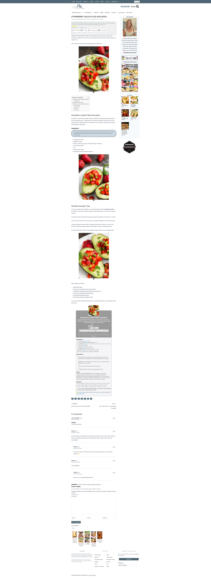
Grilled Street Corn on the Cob (134, 118)
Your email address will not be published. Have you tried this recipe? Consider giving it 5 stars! (93, 492)
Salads (108, 566)
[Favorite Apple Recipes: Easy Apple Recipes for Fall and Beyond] (93, 536)
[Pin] (93, 93)
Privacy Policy (92, 575)
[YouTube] (129, 6)
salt (74, 147)
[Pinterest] (127, 6)
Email (89, 517)
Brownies (108, 561)
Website (105, 517)
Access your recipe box (99, 566)
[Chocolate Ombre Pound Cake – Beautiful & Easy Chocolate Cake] (74, 535)
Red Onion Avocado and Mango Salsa (83, 297)
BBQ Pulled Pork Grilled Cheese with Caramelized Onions (124, 132)
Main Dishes (122, 12)
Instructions (77, 107)
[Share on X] (79, 399)
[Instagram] (125, 6)
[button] (72, 26)
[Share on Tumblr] (85, 399)
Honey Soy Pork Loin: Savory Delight (80, 405)
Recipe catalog (97, 554)
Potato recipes (109, 557)
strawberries (84, 341)
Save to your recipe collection (88, 330)
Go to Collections (103, 30)
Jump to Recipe (77, 30)
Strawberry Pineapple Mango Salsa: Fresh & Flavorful (87, 291)
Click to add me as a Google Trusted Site (82, 32)
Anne (73, 460)
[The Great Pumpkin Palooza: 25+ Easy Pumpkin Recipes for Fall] (80, 536)
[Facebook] (121, 6)
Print (92, 328)
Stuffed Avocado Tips (78, 102)
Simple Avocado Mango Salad (81, 295)
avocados (84, 349)
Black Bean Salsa (77, 287)
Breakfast (96, 561)
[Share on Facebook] (75, 399)
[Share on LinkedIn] (91, 399)
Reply (114, 418)
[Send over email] (82, 399)
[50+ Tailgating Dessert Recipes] (87, 536)
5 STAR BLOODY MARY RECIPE (125, 118)
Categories (121, 563)
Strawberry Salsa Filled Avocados (81, 99)
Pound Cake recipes (99, 559)
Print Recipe (84, 30)
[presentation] (125, 100)
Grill (107, 564)
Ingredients (77, 100)
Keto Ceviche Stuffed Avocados (91, 43)
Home (73, 1)
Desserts (107, 12)
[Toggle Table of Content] (87, 97)
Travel (96, 564)
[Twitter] (123, 6)
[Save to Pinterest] (72, 399)
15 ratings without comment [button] (93, 484)
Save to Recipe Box (94, 30)
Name (74, 517)
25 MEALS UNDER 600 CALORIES (133, 105)
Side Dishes (129, 12)
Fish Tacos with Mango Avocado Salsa (83, 293)
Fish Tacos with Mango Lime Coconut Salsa (84, 289)
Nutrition (77, 109)
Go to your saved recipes (102, 330)
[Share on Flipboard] (88, 399)
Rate (97, 328)
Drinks (102, 12)
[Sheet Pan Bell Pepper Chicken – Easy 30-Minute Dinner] (99, 535)
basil (86, 343)
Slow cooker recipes (111, 559)
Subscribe (137, 1)
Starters (96, 12)
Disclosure (82, 551)
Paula (95, 324)
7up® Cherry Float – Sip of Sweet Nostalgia (107, 406)
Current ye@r (75, 525)
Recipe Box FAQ (80, 393)
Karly (72, 431)
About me (97, 557)
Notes (76, 108)
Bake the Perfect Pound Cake (125, 105)
